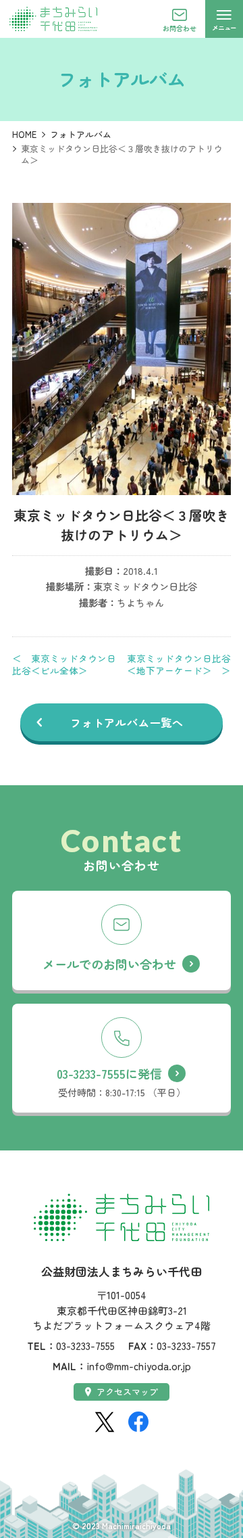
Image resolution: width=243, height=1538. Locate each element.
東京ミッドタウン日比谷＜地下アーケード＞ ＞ (179, 664)
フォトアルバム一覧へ (127, 722)
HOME (24, 134)
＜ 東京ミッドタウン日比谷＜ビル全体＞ (64, 664)
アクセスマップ (127, 1391)
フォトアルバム (80, 134)
